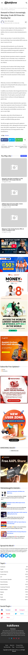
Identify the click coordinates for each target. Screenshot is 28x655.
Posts (3, 369)
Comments (4, 371)
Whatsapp (20, 139)
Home (2, 8)
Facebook (5, 139)
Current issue (14, 574)
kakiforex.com (18, 649)
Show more (23, 155)
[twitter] (12, 638)
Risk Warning (7, 647)
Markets (6, 8)
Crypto (14, 569)
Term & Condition (20, 647)
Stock (14, 597)
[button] (26, 2)
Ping (13, 647)
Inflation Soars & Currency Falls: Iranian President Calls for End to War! (12, 204)
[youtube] (14, 638)
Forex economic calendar (14, 579)
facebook (8, 610)
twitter (22, 614)
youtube (8, 614)
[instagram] (16, 638)
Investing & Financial (14, 587)
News (14, 594)
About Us (12, 645)
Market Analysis (14, 589)
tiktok (8, 617)
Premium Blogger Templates (10, 652)
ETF (14, 577)
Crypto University (14, 572)
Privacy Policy (19, 645)
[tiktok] (19, 638)
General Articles (14, 584)
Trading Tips (14, 599)
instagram (22, 610)
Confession (14, 566)
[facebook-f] (9, 638)
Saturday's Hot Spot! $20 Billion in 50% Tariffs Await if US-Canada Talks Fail (12, 179)
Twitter (12, 139)
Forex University (14, 582)
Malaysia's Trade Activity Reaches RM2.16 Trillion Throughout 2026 (13, 229)
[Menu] (2, 2)
